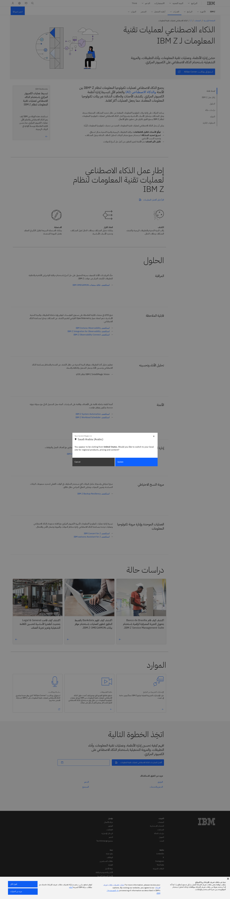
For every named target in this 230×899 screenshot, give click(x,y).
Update (120, 462)
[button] (228, 879)
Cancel (77, 462)
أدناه (71, 887)
